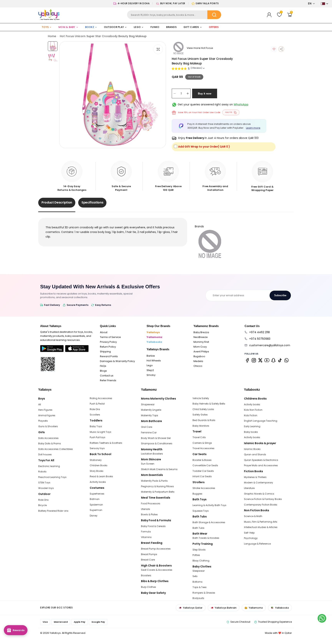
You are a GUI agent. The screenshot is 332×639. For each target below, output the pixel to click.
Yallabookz (154, 342)
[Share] (281, 49)
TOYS (45, 27)
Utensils (145, 509)
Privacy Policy (108, 342)
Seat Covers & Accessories (156, 569)
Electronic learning (49, 466)
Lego (150, 365)
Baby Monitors (201, 425)
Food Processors (150, 503)
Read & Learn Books (101, 476)
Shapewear (147, 404)
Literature (249, 488)
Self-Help (249, 532)
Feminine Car (149, 432)
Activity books (98, 482)
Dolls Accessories (48, 438)
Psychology (251, 538)
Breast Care (148, 559)
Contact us (106, 375)
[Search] (214, 14)
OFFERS (214, 27)
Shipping (105, 351)
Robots (42, 471)
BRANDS (171, 27)
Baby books (251, 432)
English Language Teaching (260, 420)
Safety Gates (200, 414)
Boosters (146, 575)
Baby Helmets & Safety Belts (209, 403)
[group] (113, 95)
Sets (195, 576)
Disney (93, 515)
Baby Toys (96, 426)
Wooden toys (46, 488)
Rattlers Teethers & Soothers (106, 443)
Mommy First (201, 342)
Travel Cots (199, 437)
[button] (311, 3)
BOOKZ (89, 27)
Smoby (151, 375)
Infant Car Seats (202, 476)
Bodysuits (198, 598)
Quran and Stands (255, 454)
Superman (96, 510)
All (39, 404)
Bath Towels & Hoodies (206, 538)
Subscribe (280, 295)
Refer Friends (108, 380)
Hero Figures (45, 409)
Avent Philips (201, 351)
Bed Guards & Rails (204, 420)
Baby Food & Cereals (153, 526)
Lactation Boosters (152, 453)
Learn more (253, 128)
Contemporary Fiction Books (260, 504)
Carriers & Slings (202, 443)
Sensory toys (97, 448)
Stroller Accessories (204, 488)
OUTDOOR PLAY (114, 27)
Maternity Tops (149, 415)
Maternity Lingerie (151, 409)
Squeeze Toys (201, 510)
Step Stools (199, 549)
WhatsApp (241, 104)
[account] (269, 15)
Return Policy (108, 347)
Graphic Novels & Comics (259, 493)
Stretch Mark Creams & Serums (159, 469)
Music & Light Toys (100, 432)
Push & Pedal (97, 403)
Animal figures (46, 415)
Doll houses (45, 454)
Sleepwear (199, 570)
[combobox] (174, 14)
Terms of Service (110, 337)
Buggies (197, 493)
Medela (198, 361)
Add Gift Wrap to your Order (204, 146)
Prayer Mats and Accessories (261, 465)
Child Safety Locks (203, 409)
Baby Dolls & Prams (49, 443)
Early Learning (252, 426)
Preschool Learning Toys (52, 477)
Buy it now (204, 93)
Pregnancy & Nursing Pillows (157, 486)
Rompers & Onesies (204, 592)
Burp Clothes (148, 587)
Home (52, 36)
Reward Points (109, 356)
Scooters (95, 414)
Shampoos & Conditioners (156, 443)
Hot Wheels (154, 360)
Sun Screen (147, 463)
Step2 (150, 370)
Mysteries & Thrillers (255, 477)
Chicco (197, 366)
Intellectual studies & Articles (260, 527)
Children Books (98, 465)
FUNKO (154, 27)
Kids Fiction (250, 415)
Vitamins (146, 537)
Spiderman (96, 504)
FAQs (103, 366)
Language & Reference (257, 543)
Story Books (96, 471)
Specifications (92, 202)
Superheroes (97, 493)
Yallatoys (153, 332)
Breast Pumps (149, 554)
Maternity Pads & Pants (154, 480)
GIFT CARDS (191, 27)
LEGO (137, 27)
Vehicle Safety (201, 398)
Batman (95, 499)
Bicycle (42, 505)
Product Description (57, 202)
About (103, 332)
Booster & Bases (202, 460)
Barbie (151, 356)
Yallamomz (154, 337)
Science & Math (253, 516)
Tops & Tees (200, 587)
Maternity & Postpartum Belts (157, 491)
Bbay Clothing (201, 560)
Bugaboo (199, 356)
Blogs (103, 371)
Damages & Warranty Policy (117, 361)
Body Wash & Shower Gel (156, 438)
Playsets (43, 420)
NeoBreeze (200, 337)
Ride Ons (43, 499)
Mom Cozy (200, 347)
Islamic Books (252, 449)
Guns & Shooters (48, 426)
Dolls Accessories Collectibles (55, 449)
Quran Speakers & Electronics (261, 460)
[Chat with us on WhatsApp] (322, 618)
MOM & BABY (66, 27)
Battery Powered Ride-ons (53, 510)
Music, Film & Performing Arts (260, 521)
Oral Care (146, 427)
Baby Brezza (201, 332)
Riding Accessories (101, 398)
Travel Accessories (203, 448)
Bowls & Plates (149, 514)
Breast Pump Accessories (156, 548)
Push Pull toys (97, 437)
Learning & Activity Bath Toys (209, 505)
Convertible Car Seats (205, 465)
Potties (196, 555)
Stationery (96, 460)
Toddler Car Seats (203, 471)
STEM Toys (44, 482)
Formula (146, 531)
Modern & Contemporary (258, 482)
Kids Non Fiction (253, 409)
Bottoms (198, 581)
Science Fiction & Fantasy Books (263, 499)
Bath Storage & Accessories (209, 522)
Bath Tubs (198, 528)
